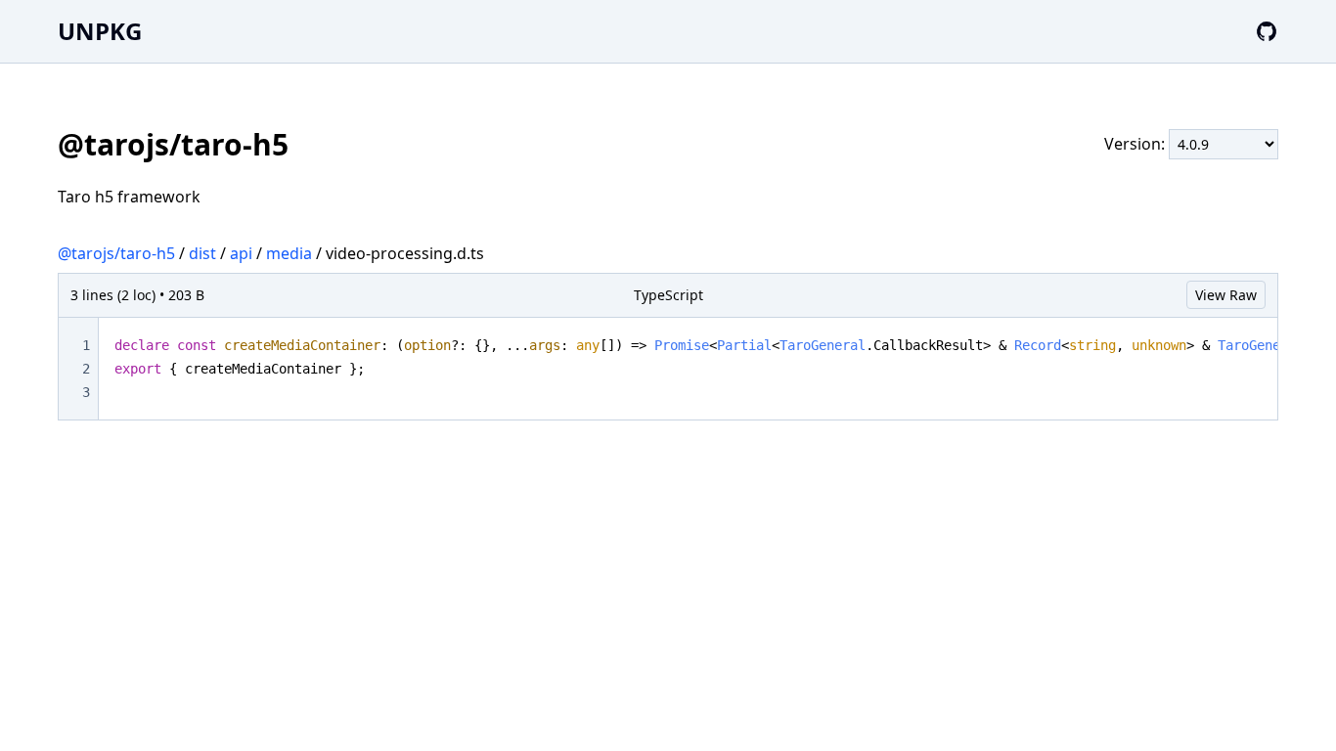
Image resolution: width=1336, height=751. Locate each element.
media (289, 253)
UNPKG (100, 31)
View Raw (1226, 295)
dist (202, 253)
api (241, 253)
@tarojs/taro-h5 (116, 253)
